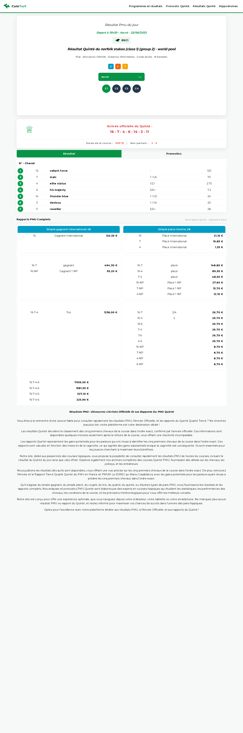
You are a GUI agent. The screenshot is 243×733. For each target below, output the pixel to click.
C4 (137, 88)
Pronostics (173, 153)
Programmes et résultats (146, 6)
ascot (105, 76)
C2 (116, 88)
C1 (106, 88)
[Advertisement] (121, 101)
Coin (19, 6)
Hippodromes (228, 6)
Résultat (69, 153)
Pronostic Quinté (177, 6)
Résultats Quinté (204, 6)
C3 (126, 88)
